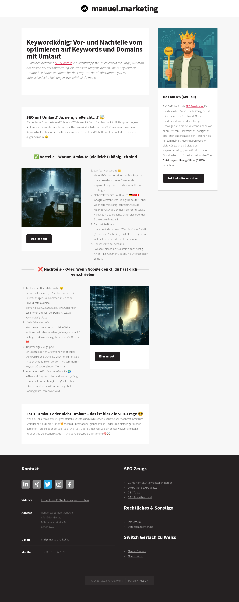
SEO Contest (63, 63)
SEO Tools (134, 492)
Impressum (134, 522)
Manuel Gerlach (137, 551)
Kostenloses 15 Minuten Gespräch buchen (65, 500)
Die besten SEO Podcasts (142, 487)
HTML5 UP (142, 580)
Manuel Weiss (135, 556)
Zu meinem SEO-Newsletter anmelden (150, 482)
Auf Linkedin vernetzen (183, 178)
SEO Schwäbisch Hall (140, 497)
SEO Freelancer (195, 106)
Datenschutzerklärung (140, 526)
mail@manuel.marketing (55, 539)
